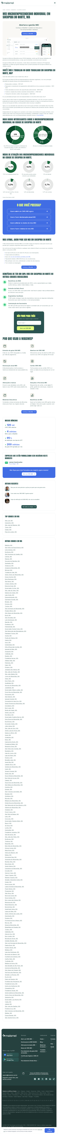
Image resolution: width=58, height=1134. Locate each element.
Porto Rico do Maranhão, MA (13, 692)
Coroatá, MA (8, 871)
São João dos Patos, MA (12, 837)
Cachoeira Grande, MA (11, 599)
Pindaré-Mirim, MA (10, 611)
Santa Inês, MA (9, 773)
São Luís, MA (9, 520)
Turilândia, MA (9, 961)
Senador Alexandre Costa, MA (14, 880)
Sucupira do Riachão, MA (12, 561)
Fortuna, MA (8, 604)
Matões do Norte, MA (11, 963)
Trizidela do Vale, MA (11, 572)
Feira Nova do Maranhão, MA (13, 719)
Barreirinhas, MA (10, 907)
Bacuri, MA (8, 823)
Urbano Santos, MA (11, 583)
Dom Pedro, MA (9, 681)
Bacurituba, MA (9, 864)
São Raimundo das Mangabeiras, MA (15, 631)
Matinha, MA (8, 545)
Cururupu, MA (9, 819)
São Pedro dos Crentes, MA (13, 748)
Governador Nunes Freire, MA (14, 629)
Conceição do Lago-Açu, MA (13, 701)
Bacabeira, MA (9, 751)
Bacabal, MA (8, 794)
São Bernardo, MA (10, 834)
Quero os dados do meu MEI (23, 223)
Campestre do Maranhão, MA (13, 868)
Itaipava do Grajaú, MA (11, 593)
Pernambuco (15, 1094)
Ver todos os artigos (28, 506)
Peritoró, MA (8, 758)
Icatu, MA (8, 816)
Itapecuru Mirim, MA (11, 733)
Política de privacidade (17, 1127)
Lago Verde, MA (9, 595)
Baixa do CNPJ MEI (26, 1048)
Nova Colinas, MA (10, 898)
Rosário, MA (8, 656)
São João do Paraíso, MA (12, 672)
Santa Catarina (17, 1096)
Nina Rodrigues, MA (10, 579)
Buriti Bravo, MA (9, 721)
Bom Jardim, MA (10, 936)
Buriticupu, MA (9, 839)
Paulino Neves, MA (10, 947)
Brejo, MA (8, 739)
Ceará (42, 1091)
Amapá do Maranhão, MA (12, 568)
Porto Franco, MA (10, 812)
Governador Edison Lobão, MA (14, 690)
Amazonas (33, 1091)
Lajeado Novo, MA (10, 764)
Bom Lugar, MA (9, 708)
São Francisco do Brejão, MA (13, 791)
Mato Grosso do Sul (34, 1093)
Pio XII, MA (8, 977)
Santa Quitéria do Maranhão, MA (14, 993)
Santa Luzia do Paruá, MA (12, 730)
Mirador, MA (8, 602)
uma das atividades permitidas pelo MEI (20, 256)
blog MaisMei (40, 115)
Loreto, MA (8, 828)
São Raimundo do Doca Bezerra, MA (15, 805)
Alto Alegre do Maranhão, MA (13, 613)
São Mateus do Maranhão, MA (14, 785)
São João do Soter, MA (12, 590)
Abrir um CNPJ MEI (25, 328)
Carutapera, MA (9, 706)
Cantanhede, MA (10, 645)
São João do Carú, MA (11, 728)
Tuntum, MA (8, 606)
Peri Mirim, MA (9, 715)
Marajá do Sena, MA (11, 746)
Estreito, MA (8, 789)
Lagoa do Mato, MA (10, 911)
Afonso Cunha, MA (10, 848)
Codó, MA (8, 769)
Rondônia (5, 1096)
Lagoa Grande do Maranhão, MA (14, 886)
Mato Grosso (24, 1093)
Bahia (38, 1091)
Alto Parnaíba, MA (10, 617)
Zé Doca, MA (9, 825)
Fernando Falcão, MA (11, 724)
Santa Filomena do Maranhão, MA (15, 703)
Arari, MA (8, 642)
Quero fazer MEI (23, 217)
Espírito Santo (6, 1093)
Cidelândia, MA (9, 932)
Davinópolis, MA (9, 916)
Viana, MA (8, 678)
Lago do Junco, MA (10, 753)
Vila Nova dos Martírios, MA (13, 972)
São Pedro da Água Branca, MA (14, 547)
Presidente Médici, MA (11, 744)
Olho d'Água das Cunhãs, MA (13, 647)
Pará (48, 1093)
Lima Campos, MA (10, 550)
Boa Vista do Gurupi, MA (12, 778)
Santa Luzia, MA (9, 712)
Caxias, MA (8, 529)
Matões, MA (8, 1013)
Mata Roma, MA (9, 850)
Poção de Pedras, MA (11, 638)
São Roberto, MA (10, 696)
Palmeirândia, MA (10, 626)
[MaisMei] (7, 3)
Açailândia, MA (9, 683)
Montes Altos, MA (10, 861)
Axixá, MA (8, 735)
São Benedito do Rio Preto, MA (14, 965)
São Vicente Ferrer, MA (12, 1017)
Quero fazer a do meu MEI (22, 229)
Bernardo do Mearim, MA (12, 954)
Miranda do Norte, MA (11, 938)
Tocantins (36, 1096)
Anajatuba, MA (9, 737)
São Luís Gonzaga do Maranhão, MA (15, 943)
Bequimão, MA (9, 843)
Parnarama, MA (9, 694)
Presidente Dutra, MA (11, 984)
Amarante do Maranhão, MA (13, 859)
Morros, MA (8, 923)
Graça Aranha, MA (10, 577)
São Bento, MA (9, 581)
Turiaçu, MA (8, 929)
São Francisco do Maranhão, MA (14, 1011)
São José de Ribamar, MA (12, 525)
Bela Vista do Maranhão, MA (13, 846)
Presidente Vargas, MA (11, 990)
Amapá (28, 1091)
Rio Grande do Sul (48, 1094)
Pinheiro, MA (8, 667)
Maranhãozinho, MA (11, 904)
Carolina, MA (8, 787)
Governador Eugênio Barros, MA (14, 717)
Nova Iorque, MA (10, 884)
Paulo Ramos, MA (10, 889)
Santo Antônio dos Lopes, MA (13, 913)
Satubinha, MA (9, 997)
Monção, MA (8, 798)
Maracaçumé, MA (10, 902)
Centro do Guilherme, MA (12, 986)
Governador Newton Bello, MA (14, 821)
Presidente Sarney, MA (11, 658)
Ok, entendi (49, 1130)
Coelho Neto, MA (10, 959)
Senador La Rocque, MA (12, 974)
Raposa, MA (8, 559)
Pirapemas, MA (9, 891)
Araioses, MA (9, 809)
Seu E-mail (21, 323)
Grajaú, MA (8, 882)
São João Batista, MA (11, 674)
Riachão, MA (8, 622)
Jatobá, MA (8, 1004)
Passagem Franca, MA (11, 633)
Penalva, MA (8, 918)
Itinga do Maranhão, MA (12, 925)
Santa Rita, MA (9, 762)
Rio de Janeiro (27, 1094)
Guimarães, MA (9, 830)
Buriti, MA (8, 615)
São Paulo (24, 1096)
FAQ (52, 1044)
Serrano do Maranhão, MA (13, 685)
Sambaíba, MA (9, 563)
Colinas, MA (8, 556)
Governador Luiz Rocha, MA (13, 999)
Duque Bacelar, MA (10, 1015)
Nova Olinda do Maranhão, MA (14, 776)
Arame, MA (8, 635)
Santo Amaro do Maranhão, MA (14, 574)
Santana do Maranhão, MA (13, 767)
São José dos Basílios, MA (12, 1006)
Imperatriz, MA (9, 523)
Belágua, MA (8, 950)
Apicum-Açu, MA (10, 934)
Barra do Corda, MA (11, 895)
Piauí (21, 1094)
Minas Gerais (43, 1093)
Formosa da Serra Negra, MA (13, 920)
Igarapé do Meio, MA (11, 649)
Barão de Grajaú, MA (11, 710)
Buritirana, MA (9, 552)
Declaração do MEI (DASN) (29, 1042)
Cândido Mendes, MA (11, 941)
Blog (41, 1042)
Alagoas (23, 1091)
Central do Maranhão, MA (12, 968)
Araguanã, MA (9, 651)
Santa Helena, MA (10, 866)
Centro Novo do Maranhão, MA (14, 995)
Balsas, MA (8, 855)
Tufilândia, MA (9, 654)
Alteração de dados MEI (28, 1045)
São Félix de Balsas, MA (12, 814)
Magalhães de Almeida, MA (13, 927)
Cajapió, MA (8, 780)
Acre (18, 1091)
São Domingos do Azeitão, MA (14, 554)
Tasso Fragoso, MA (10, 875)
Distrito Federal (49, 1091)
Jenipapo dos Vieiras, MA (12, 669)
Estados (8, 9)
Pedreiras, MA (9, 663)
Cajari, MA (8, 665)
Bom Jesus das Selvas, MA (13, 900)
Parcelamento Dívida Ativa (29, 1060)
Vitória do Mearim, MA (11, 852)
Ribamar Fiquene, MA (11, 877)
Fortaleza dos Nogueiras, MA (13, 981)
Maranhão (13, 9)
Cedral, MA (8, 640)
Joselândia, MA (9, 687)
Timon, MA (8, 527)
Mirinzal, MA (8, 570)
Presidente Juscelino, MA (12, 832)
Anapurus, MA (9, 565)
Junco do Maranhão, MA (12, 676)
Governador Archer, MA (12, 588)
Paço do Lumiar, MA (11, 532)
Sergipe (31, 1096)
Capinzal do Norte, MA (11, 742)
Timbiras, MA (9, 841)
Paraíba (4, 1094)
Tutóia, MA (8, 1002)
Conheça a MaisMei (28, 33)
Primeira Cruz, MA (10, 1008)
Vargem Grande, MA (11, 771)
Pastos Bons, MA (10, 945)
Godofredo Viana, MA (11, 909)
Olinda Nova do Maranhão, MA (14, 803)
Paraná (9, 1094)
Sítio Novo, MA (9, 893)
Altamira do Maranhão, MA (13, 807)
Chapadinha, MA (9, 988)
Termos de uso (6, 1127)
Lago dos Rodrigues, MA (12, 952)
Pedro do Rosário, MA (11, 979)
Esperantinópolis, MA (11, 597)
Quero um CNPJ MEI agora (21, 211)
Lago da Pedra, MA (10, 755)
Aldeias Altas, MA (10, 660)
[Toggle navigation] (54, 3)
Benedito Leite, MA (10, 760)
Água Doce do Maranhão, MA (13, 782)
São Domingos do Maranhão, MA (14, 608)
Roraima (11, 1096)
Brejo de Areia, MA (10, 586)
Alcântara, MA (9, 796)
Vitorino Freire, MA (10, 873)
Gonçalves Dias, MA (11, 857)
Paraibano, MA (9, 624)
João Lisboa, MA (10, 726)
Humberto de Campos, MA (12, 956)
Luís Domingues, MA (11, 620)
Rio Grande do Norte (37, 1094)
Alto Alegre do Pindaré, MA (13, 970)
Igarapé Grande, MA (11, 699)
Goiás (12, 1093)
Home (4, 9)
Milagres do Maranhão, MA (13, 800)
